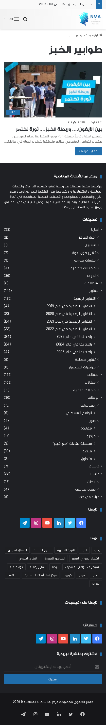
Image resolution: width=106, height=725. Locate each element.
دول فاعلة (16, 566)
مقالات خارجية (84, 390)
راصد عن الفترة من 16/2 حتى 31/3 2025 (66, 4)
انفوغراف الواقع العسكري (82, 566)
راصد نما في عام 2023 (74, 337)
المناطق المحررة (54, 558)
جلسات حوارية (85, 260)
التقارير (94, 291)
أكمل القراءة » (88, 151)
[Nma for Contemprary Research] (90, 19)
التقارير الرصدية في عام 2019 (69, 306)
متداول (86, 459)
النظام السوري (28, 558)
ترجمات (94, 466)
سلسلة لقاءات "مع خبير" (72, 443)
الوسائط (93, 397)
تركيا (55, 566)
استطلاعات (91, 283)
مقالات (90, 382)
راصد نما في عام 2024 (74, 344)
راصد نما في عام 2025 (74, 352)
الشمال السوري (17, 550)
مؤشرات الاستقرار (82, 367)
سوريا (82, 575)
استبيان (90, 245)
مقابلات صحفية (83, 268)
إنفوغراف (88, 405)
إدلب (97, 550)
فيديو (91, 436)
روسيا (96, 575)
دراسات (94, 474)
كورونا (68, 575)
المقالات (93, 375)
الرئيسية (93, 35)
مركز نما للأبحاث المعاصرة (40, 575)
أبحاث (91, 482)
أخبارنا (95, 229)
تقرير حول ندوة (84, 253)
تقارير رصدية (37, 566)
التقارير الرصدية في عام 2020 (69, 314)
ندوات (91, 276)
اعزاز (84, 550)
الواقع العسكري (79, 413)
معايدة (86, 428)
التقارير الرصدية (84, 298)
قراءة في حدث (88, 497)
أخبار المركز (87, 237)
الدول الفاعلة (42, 550)
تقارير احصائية (85, 360)
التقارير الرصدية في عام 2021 (69, 321)
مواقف (12, 575)
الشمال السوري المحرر (86, 558)
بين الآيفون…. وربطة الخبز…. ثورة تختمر (59, 129)
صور (93, 421)
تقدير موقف (85, 489)
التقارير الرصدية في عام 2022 (69, 329)
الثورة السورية (66, 550)
